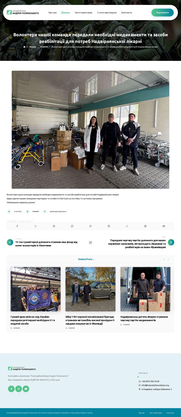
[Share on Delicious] (90, 226)
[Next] (168, 259)
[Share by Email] (163, 226)
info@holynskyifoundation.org (155, 385)
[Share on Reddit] (72, 226)
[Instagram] (18, 389)
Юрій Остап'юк (86, 413)
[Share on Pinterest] (53, 226)
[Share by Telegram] (145, 226)
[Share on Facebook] (17, 226)
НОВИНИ (35, 211)
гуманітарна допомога (58, 211)
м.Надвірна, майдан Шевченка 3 (157, 389)
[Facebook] (11, 389)
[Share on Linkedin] (108, 226)
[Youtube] (26, 389)
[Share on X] (35, 226)
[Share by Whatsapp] (127, 226)
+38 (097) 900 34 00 (150, 381)
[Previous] (164, 259)
